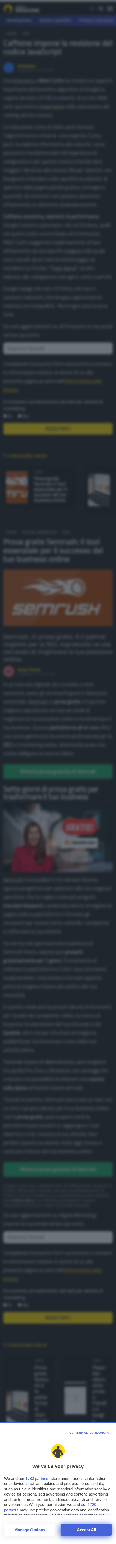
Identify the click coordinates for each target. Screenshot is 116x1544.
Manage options (29, 1530)
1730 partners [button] (37, 1478)
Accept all (86, 1530)
